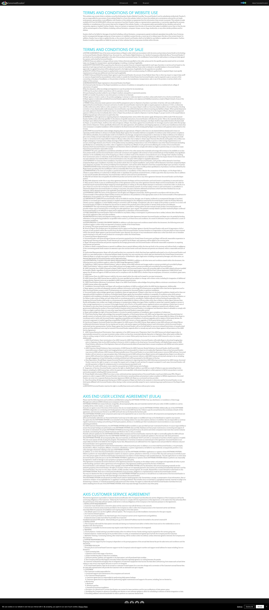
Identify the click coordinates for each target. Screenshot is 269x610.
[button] (123, 3)
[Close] (266, 606)
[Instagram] (127, 603)
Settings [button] (239, 607)
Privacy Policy (83, 607)
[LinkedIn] (142, 603)
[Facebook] (132, 603)
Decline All (249, 607)
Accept (260, 607)
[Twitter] (137, 603)
